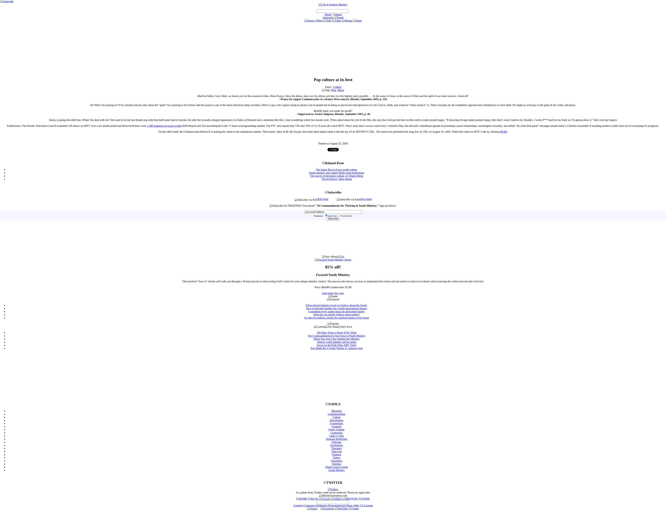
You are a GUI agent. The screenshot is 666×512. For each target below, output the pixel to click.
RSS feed (323, 199)
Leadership (336, 432)
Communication (336, 414)
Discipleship (336, 420)
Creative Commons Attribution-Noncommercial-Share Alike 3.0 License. (333, 505)
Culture (337, 87)
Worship (336, 463)
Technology (336, 445)
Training (336, 454)
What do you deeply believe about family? (336, 314)
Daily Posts (332, 216)
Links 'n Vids (336, 435)
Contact (337, 14)
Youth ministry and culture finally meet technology (336, 172)
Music (341, 90)
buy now (339, 293)
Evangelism (336, 423)
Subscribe (328, 17)
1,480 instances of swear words (164, 125)
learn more (328, 293)
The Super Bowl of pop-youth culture (336, 169)
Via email (366, 199)
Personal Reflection (336, 439)
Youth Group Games (336, 467)
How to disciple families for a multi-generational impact (336, 308)
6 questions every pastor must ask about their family (336, 311)
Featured (336, 426)
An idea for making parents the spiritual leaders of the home (336, 317)
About (327, 14)
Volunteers (336, 460)
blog (333, 90)
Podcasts (336, 442)
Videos (336, 457)
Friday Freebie (336, 429)
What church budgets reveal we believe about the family (336, 305)
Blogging (336, 410)
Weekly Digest (346, 216)
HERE (503, 131)
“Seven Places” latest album (336, 179)
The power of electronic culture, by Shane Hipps (336, 175)
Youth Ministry (336, 470)
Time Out (336, 451)
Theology (336, 448)
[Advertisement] (333, 49)
